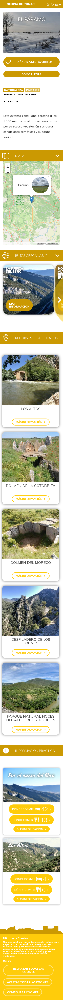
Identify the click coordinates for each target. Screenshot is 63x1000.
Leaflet (40, 243)
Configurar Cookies (22, 992)
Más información (19, 305)
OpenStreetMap (52, 243)
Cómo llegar (31, 74)
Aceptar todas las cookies (27, 982)
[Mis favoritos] (52, 4)
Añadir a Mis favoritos (34, 61)
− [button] (8, 171)
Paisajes (32, 90)
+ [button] (8, 166)
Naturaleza (13, 90)
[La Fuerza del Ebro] (28, 290)
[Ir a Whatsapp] (48, 4)
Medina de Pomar (21, 4)
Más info (7, 961)
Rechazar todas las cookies (28, 970)
